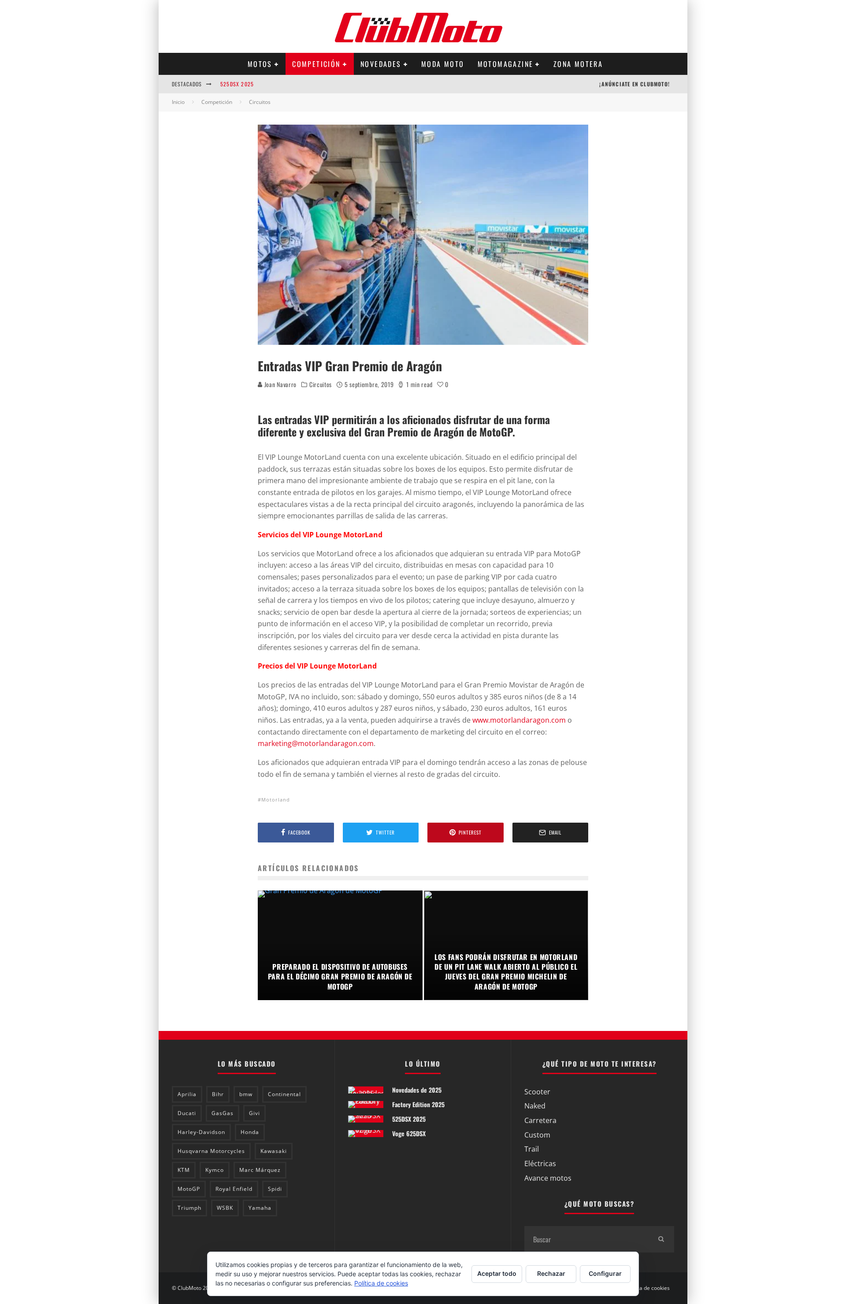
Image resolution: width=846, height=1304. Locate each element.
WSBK (225, 1208)
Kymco (214, 1170)
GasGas (223, 1113)
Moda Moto (442, 64)
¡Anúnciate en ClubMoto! (634, 84)
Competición (316, 64)
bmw (245, 1094)
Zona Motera (578, 64)
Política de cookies (647, 1288)
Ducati (187, 1113)
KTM (184, 1170)
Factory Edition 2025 (418, 1104)
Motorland (275, 799)
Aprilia (187, 1094)
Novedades (380, 64)
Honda (250, 1132)
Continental (284, 1094)
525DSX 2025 (237, 84)
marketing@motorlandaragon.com (316, 743)
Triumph (189, 1208)
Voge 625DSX (409, 1133)
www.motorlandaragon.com (519, 720)
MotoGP (189, 1189)
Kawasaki (273, 1151)
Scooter (537, 1092)
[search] (661, 1239)
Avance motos (547, 1178)
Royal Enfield (233, 1189)
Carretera (540, 1120)
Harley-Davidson (201, 1132)
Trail (531, 1149)
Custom (537, 1135)
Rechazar (551, 1273)
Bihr (218, 1094)
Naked (534, 1106)
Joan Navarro (280, 384)
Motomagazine (506, 64)
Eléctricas (540, 1163)
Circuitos (320, 384)
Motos (260, 64)
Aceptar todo (496, 1273)
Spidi (275, 1189)
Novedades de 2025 (417, 1089)
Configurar (605, 1273)
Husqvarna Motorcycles (211, 1151)
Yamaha (260, 1208)
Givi (254, 1113)
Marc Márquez (260, 1170)
